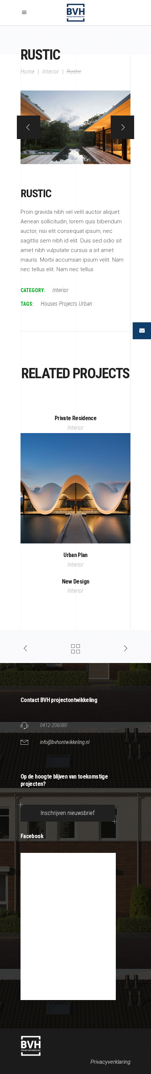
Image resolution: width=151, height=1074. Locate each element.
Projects (68, 303)
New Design (75, 581)
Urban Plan (75, 555)
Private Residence (75, 418)
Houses (49, 303)
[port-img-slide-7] (75, 127)
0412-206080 (53, 725)
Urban (85, 303)
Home (27, 71)
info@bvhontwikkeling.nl (64, 742)
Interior (50, 71)
